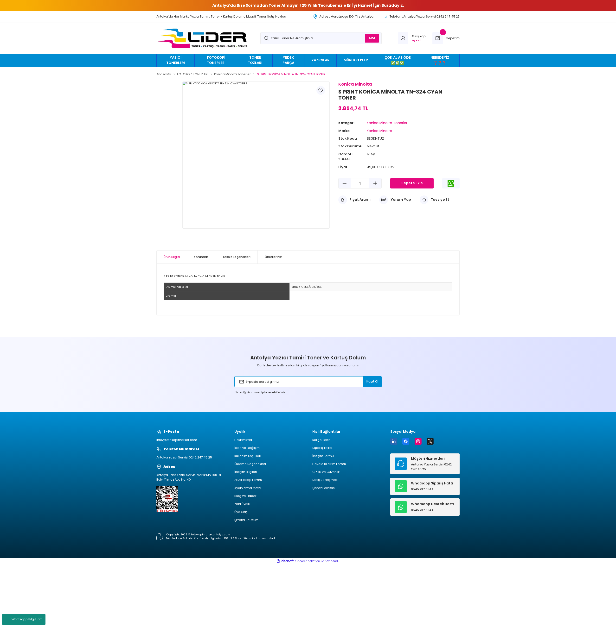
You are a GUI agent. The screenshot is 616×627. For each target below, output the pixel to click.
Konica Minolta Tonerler (387, 122)
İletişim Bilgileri (245, 472)
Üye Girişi (241, 512)
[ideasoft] (285, 561)
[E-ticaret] (307, 561)
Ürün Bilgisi (172, 257)
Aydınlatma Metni (247, 488)
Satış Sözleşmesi (325, 480)
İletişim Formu (323, 456)
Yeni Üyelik (242, 504)
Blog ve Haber (245, 496)
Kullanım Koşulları (247, 456)
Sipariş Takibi (322, 448)
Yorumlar (201, 257)
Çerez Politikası (323, 488)
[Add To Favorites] (320, 90)
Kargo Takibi (321, 440)
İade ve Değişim (247, 448)
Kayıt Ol (372, 381)
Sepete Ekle (412, 183)
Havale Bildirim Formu (329, 464)
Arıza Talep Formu (248, 480)
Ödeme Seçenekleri (250, 464)
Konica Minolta (379, 130)
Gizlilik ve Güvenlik (326, 472)
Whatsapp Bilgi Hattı (27, 619)
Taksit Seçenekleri (236, 257)
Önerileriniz (273, 257)
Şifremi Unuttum (246, 520)
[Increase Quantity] (375, 183)
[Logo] (204, 38)
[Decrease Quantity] (345, 183)
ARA (371, 38)
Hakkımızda (243, 440)
